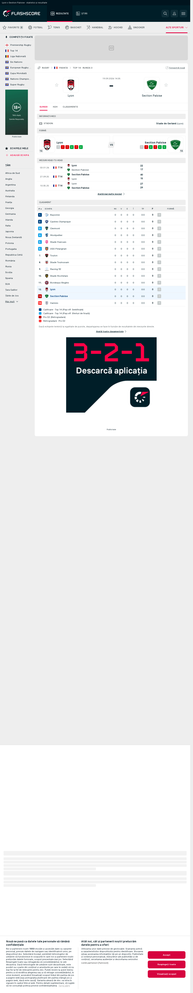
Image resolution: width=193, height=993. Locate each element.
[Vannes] (47, 303)
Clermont (55, 228)
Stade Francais (58, 241)
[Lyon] (47, 289)
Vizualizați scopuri (166, 974)
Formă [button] (170, 209)
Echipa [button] (48, 209)
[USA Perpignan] (47, 249)
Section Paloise (152, 95)
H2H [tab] (55, 106)
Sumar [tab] (43, 106)
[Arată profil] (71, 85)
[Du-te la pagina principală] (24, 14)
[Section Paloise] (47, 296)
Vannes (54, 303)
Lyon (71, 95)
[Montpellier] (47, 235)
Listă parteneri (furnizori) (94, 963)
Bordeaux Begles (59, 282)
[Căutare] (165, 13)
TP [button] (143, 209)
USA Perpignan (58, 248)
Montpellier (56, 235)
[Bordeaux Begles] (47, 283)
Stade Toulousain (59, 262)
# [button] (39, 209)
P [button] (152, 209)
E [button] (127, 209)
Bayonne (55, 214)
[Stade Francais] (47, 242)
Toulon (53, 255)
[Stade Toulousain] (47, 262)
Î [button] (133, 209)
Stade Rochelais (59, 275)
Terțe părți (64, 985)
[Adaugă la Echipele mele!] (57, 85)
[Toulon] (47, 255)
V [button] (121, 209)
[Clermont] (47, 228)
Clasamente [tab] (70, 106)
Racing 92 (55, 269)
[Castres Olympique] (47, 222)
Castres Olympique (60, 221)
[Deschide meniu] (183, 13)
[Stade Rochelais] (47, 276)
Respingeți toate (166, 964)
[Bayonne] (47, 215)
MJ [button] (115, 209)
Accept (167, 955)
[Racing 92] (47, 269)
